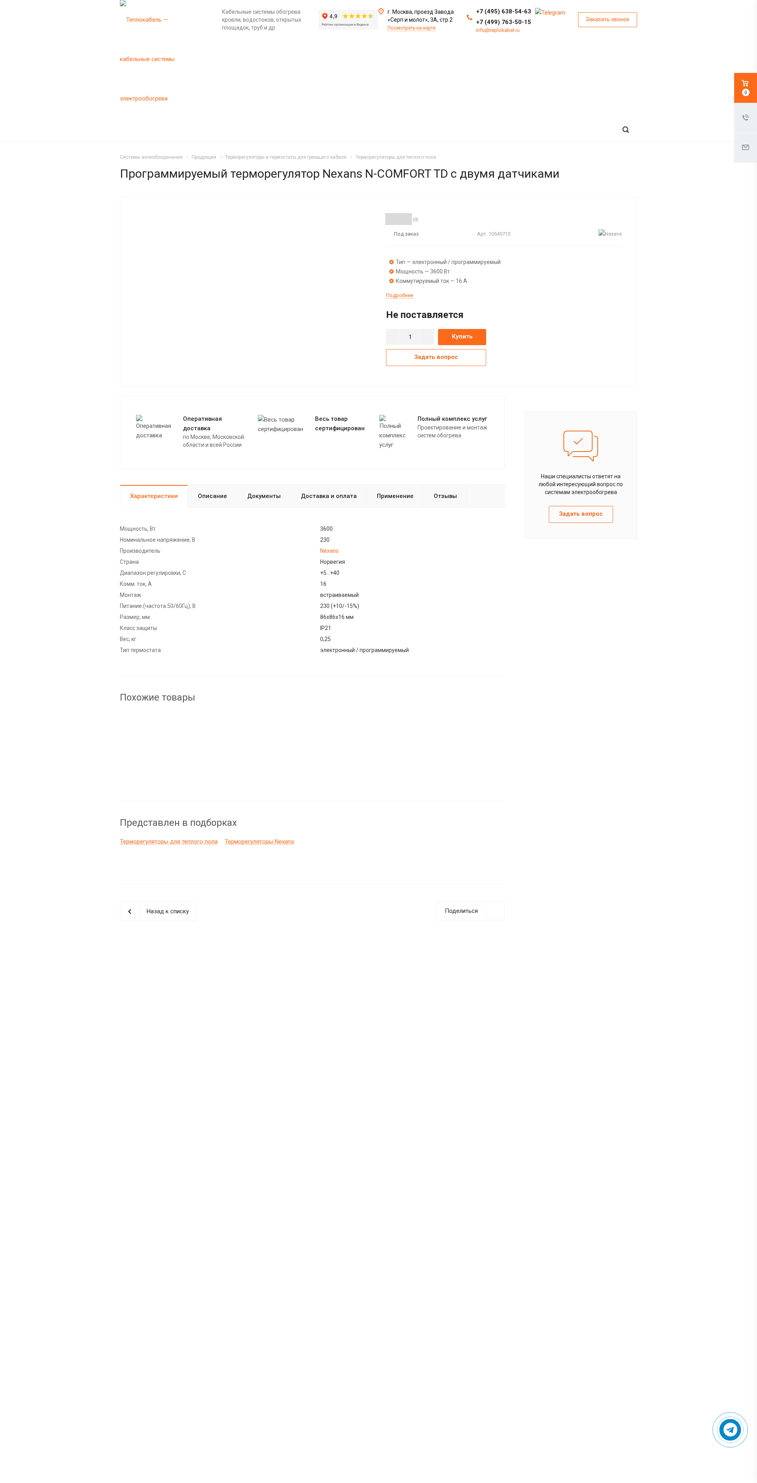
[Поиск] (625, 129)
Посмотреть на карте (412, 28)
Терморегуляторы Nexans (259, 841)
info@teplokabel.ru (498, 30)
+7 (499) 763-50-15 (503, 22)
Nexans (329, 551)
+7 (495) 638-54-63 (503, 11)
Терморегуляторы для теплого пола (169, 841)
